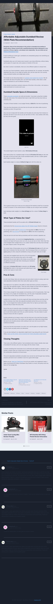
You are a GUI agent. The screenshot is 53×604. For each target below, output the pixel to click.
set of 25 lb (16, 231)
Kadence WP (37, 600)
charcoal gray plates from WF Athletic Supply (26, 226)
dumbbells (6, 393)
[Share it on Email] (5, 389)
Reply (49, 467)
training (33, 393)
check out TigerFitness (17, 361)
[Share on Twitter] (7, 389)
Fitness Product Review (9, 34)
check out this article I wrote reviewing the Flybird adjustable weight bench (26, 334)
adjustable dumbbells (12, 96)
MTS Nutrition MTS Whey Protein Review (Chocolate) (40, 402)
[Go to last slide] (4, 430)
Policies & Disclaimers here (11, 51)
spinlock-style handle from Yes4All (34, 78)
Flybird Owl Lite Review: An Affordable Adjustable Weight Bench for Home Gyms (25, 381)
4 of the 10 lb (22, 229)
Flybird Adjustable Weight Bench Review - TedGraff (20, 461)
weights (38, 393)
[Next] (49, 430)
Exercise (13, 393)
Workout (44, 393)
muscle (27, 393)
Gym (22, 393)
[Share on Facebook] (10, 389)
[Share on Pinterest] (12, 389)
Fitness (18, 393)
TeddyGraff (7, 42)
